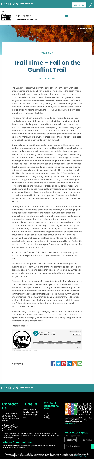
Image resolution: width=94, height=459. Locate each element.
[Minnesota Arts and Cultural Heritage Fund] (78, 409)
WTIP (46, 413)
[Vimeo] (13, 3)
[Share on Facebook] (53, 363)
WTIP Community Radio (18, 350)
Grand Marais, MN (26, 3)
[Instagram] (9, 3)
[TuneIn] (17, 3)
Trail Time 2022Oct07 (32, 350)
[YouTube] (5, 3)
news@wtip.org (11, 437)
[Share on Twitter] (58, 363)
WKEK (46, 415)
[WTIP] (20, 15)
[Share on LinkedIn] (69, 363)
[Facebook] (1, 3)
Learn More (69, 423)
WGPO (47, 418)
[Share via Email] (79, 363)
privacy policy (80, 456)
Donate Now (79, 5)
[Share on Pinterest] (63, 363)
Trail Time (47, 53)
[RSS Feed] (74, 363)
